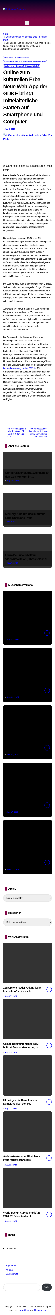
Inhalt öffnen (11, 1248)
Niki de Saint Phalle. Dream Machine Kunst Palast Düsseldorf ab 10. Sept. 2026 (22, 692)
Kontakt (9, 1270)
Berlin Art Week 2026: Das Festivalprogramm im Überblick (20, 635)
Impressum (11, 1265)
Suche (47, 1287)
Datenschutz (12, 1274)
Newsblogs (24, 1310)
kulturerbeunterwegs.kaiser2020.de (19, 368)
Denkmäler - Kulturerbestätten (16, 58)
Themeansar (40, 1310)
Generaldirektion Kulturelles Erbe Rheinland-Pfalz (25, 62)
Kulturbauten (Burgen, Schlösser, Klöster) (21, 66)
